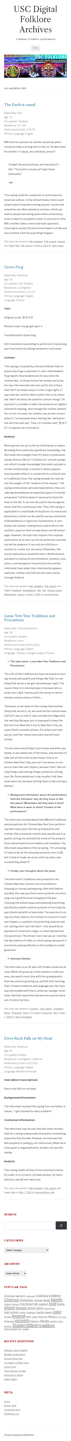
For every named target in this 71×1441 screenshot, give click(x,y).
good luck (49, 1308)
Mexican (43, 1316)
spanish (8, 1326)
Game (61, 1304)
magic (35, 1317)
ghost (9, 1307)
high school (11, 1312)
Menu (35, 48)
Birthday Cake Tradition (16, 1350)
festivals (15, 1304)
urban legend (10, 1329)
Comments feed (12, 1409)
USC (20, 1329)
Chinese (11, 1300)
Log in (7, 1401)
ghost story (35, 1308)
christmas (26, 1300)
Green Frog (13, 267)
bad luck (20, 1296)
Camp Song (10, 1367)
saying (20, 594)
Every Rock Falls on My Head (28, 1038)
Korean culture (54, 590)
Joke (57, 1312)
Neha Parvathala (23, 1017)
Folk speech (50, 241)
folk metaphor (36, 241)
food (52, 1304)
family (57, 1299)
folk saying (26, 245)
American (9, 1296)
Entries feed (10, 1405)
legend (18, 1316)
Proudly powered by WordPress (19, 1435)
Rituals (44, 1321)
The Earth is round (19, 105)
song (60, 1321)
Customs (33, 1008)
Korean (7, 1317)
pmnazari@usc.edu (44, 1192)
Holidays (31, 1312)
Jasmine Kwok (51, 594)
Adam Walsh (10, 1379)
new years (62, 1317)
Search (10, 1214)
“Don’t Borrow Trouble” (15, 1371)
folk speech (40, 1304)
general (61, 241)
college (38, 1300)
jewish (48, 1312)
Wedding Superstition (14, 1354)
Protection (17, 1013)
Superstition (25, 1325)
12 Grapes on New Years (16, 1362)
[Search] (61, 1225)
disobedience (29, 590)
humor (40, 1312)
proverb (22, 1320)
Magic (7, 1013)
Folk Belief (26, 1304)
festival (7, 1304)
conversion (46, 1013)
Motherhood (10, 594)
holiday (22, 1312)
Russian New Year (13, 1358)
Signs (26, 1013)
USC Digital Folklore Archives (35, 19)
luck (28, 1316)
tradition (47, 1325)
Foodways (58, 1008)
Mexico (52, 1316)
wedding (25, 1329)
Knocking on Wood (13, 1375)
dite (17, 245)
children (55, 1295)
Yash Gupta (57, 245)
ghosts (21, 1308)
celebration (30, 1296)
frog (44, 590)
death (46, 1300)
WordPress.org (11, 1414)
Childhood (16, 590)
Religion (34, 1321)
